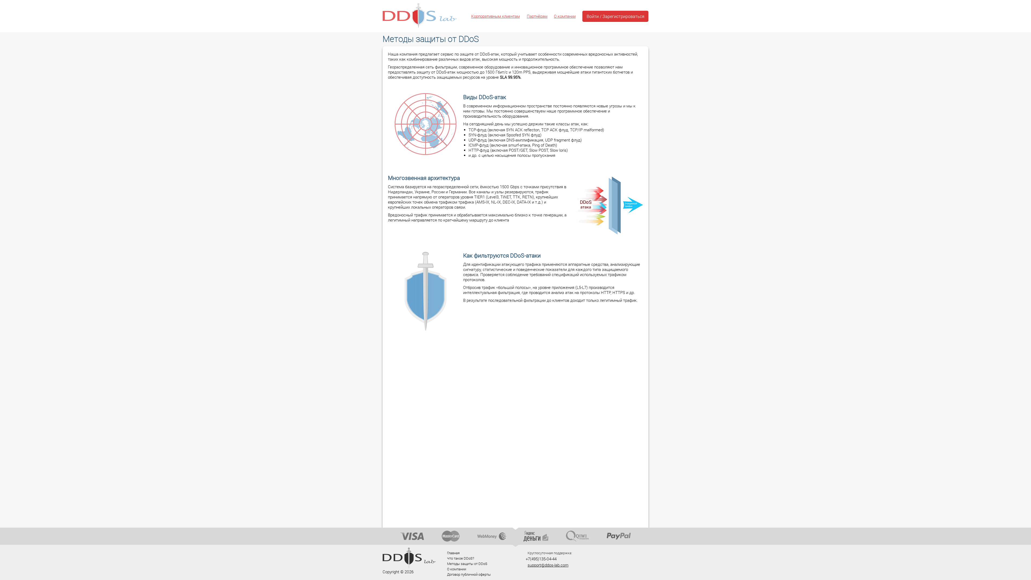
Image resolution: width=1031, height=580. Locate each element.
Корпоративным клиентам (495, 16)
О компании (565, 16)
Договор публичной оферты (469, 574)
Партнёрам (537, 16)
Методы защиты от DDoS (467, 563)
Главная (453, 552)
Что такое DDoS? (460, 558)
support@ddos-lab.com (548, 565)
